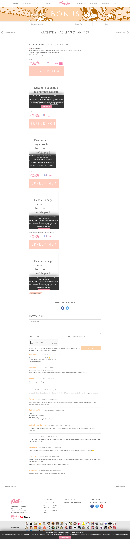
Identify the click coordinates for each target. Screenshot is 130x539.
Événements (55, 503)
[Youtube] (101, 506)
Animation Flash (36, 293)
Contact (54, 510)
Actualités (46, 507)
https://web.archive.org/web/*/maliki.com (41, 419)
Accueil (45, 503)
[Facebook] (92, 506)
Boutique (54, 505)
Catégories (78, 24)
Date (106, 24)
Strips (44, 505)
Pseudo (31, 336)
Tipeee (45, 512)
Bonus (44, 510)
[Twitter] (96, 506)
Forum (53, 507)
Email (68, 336)
